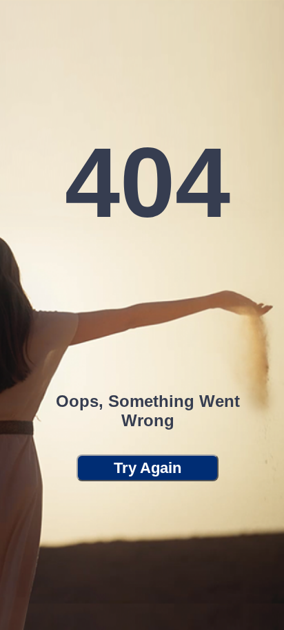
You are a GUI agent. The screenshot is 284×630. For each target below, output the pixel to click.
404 (147, 182)
